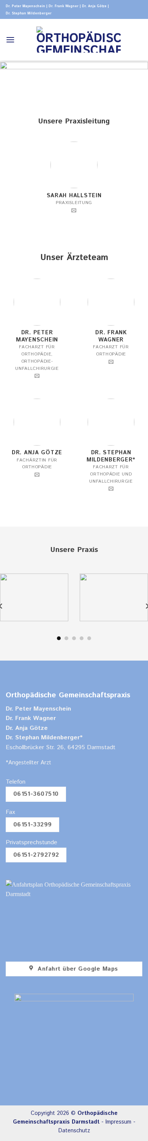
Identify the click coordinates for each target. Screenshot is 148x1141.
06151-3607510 (36, 794)
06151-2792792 (36, 855)
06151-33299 (32, 824)
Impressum (118, 1122)
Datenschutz (74, 1131)
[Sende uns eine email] (73, 210)
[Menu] (10, 39)
